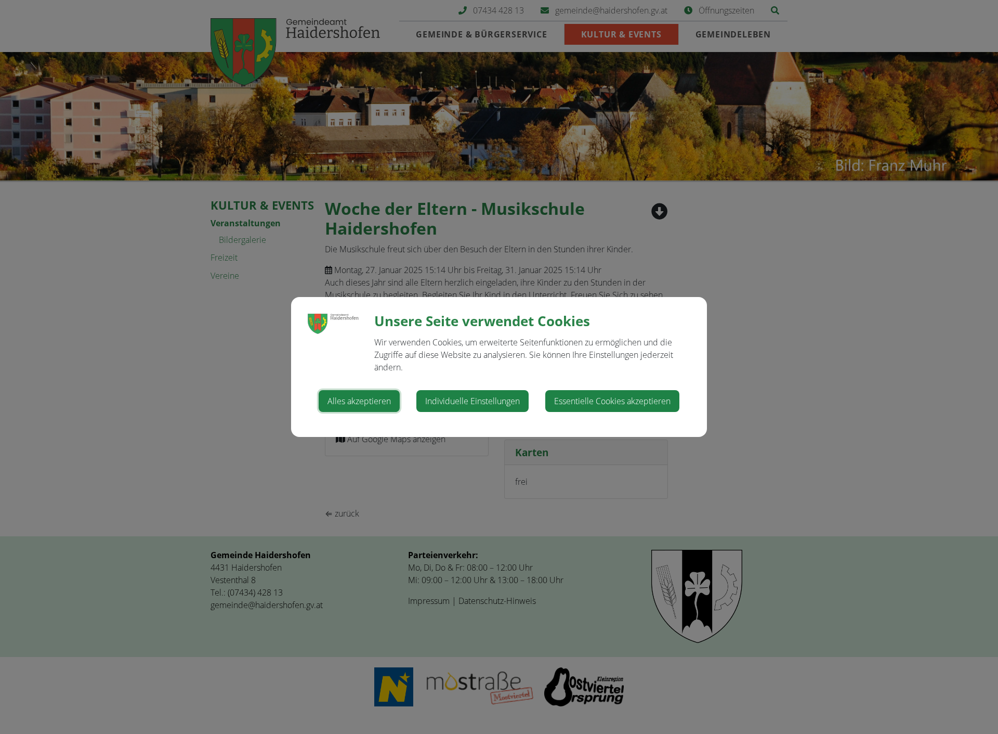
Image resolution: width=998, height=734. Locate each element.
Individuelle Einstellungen (472, 401)
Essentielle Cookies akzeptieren (612, 401)
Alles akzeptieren (359, 401)
